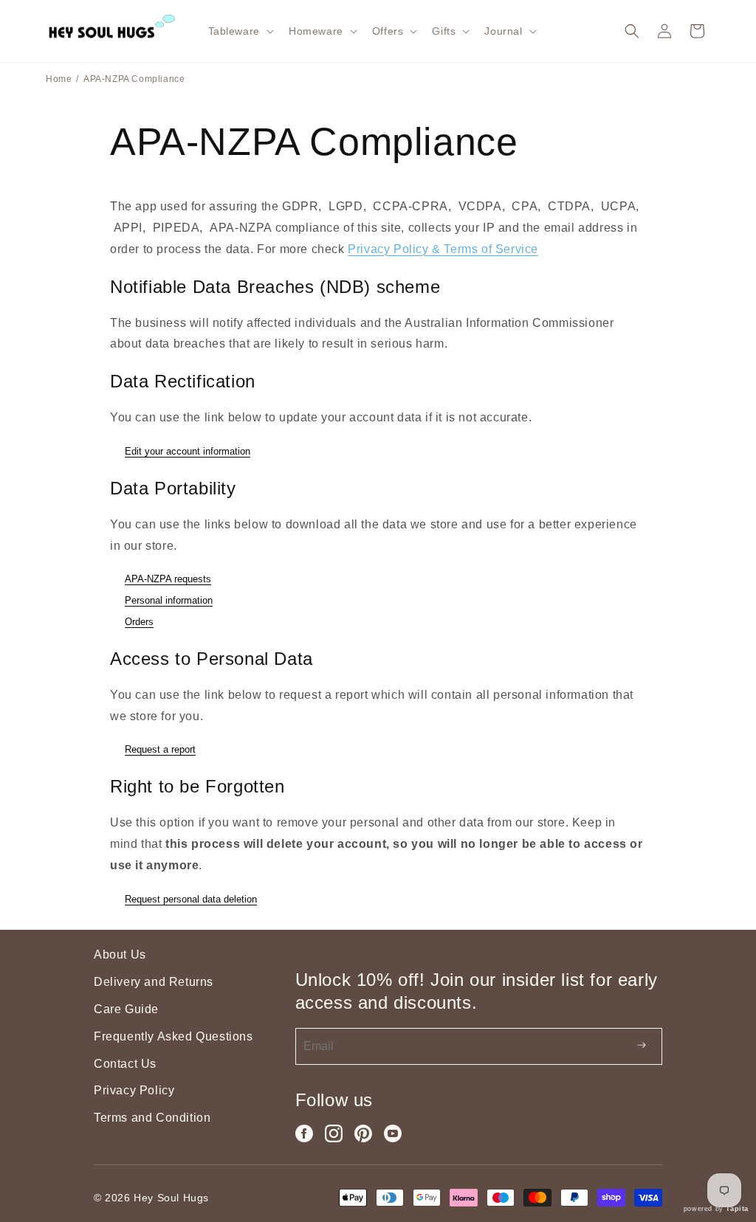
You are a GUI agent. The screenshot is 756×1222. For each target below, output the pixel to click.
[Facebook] (304, 1133)
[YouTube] (393, 1133)
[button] (239, 30)
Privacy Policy (134, 1090)
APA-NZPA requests (168, 578)
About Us (120, 954)
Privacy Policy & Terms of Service (443, 249)
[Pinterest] (363, 1133)
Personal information (169, 600)
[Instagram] (334, 1133)
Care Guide (126, 1009)
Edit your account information (187, 451)
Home (59, 79)
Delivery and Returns (153, 982)
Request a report (160, 749)
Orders (139, 621)
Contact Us (125, 1063)
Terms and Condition (152, 1117)
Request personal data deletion (191, 899)
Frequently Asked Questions (173, 1036)
